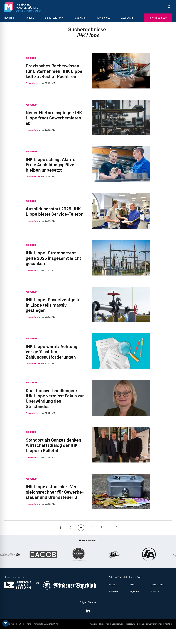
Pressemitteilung (33, 83)
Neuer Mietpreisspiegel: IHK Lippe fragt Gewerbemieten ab (54, 118)
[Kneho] (55, 554)
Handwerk (80, 18)
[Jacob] (20, 554)
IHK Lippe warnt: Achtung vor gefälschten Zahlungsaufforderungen (51, 351)
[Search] (169, 7)
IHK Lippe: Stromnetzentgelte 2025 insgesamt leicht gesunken (53, 258)
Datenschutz (117, 624)
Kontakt (168, 624)
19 (115, 528)
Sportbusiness (158, 18)
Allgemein (127, 18)
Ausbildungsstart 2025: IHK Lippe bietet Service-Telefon (55, 211)
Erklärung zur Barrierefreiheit (149, 624)
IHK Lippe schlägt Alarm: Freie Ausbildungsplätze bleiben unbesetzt (51, 164)
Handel (30, 18)
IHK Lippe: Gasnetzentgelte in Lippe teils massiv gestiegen (53, 305)
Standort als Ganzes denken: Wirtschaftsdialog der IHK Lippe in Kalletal (54, 445)
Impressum (130, 624)
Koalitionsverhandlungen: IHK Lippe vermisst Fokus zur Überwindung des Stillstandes (55, 398)
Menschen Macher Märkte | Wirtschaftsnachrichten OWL (34, 624)
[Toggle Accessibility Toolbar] (5, 623)
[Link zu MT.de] (70, 589)
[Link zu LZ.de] (17, 588)
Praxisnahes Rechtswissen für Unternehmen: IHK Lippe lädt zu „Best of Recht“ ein (54, 71)
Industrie (9, 18)
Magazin (93, 624)
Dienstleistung (54, 18)
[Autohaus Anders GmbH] (125, 554)
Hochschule (103, 18)
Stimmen (155, 591)
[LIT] (90, 554)
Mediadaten (104, 624)
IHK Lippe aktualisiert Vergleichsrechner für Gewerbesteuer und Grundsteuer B (55, 492)
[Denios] (160, 554)
